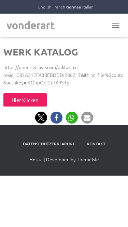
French (59, 7)
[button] (41, 118)
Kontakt (96, 144)
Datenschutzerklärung (49, 144)
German (73, 7)
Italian (88, 7)
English (45, 7)
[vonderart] (33, 25)
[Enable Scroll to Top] (114, 213)
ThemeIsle (88, 159)
